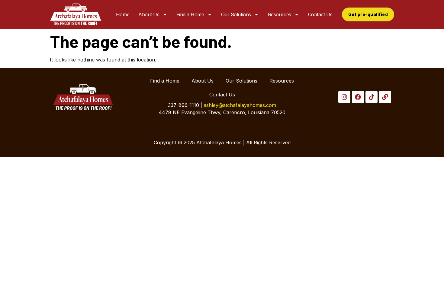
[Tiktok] (371, 97)
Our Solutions (236, 14)
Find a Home (190, 14)
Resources (279, 14)
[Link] (385, 97)
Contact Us (320, 14)
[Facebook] (358, 97)
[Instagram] (344, 97)
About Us (148, 14)
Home (122, 14)
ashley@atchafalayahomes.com (240, 105)
